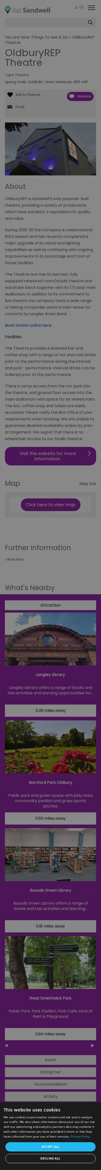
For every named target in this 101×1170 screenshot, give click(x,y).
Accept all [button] (50, 1147)
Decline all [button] (50, 1158)
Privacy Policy (80, 1136)
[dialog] (50, 585)
